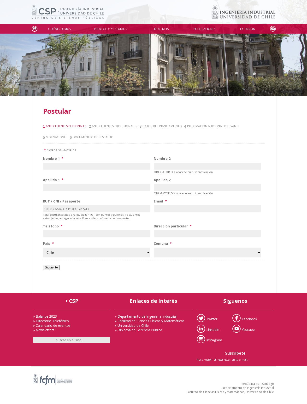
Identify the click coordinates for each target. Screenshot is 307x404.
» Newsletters (43, 330)
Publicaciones (204, 29)
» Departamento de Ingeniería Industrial (146, 316)
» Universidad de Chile (132, 325)
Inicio (34, 29)
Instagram (214, 340)
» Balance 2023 (45, 316)
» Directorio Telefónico (51, 321)
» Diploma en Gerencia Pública (138, 330)
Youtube (248, 329)
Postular (57, 111)
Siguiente (51, 267)
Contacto (272, 29)
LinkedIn (212, 329)
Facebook (249, 319)
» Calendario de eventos (52, 325)
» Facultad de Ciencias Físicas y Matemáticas (149, 321)
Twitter (211, 319)
